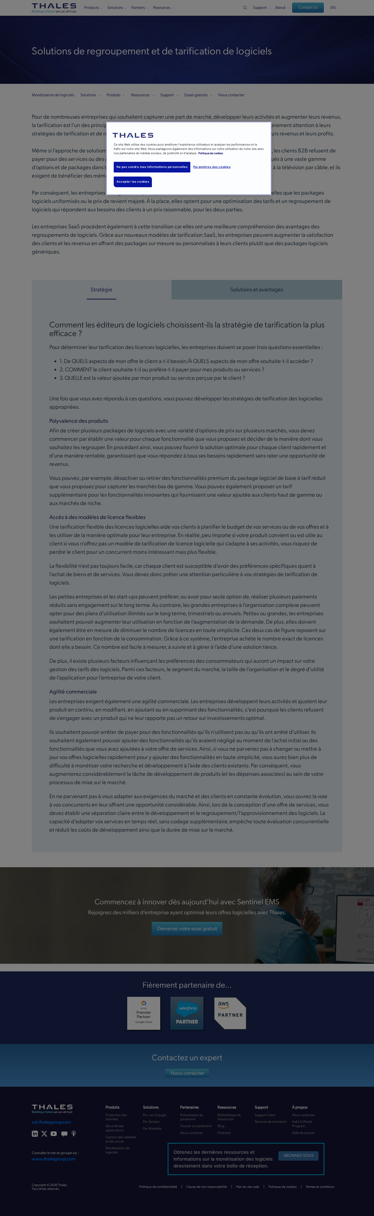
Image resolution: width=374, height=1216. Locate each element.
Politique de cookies (210, 153)
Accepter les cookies (133, 181)
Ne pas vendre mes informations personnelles (152, 167)
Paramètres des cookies (212, 167)
